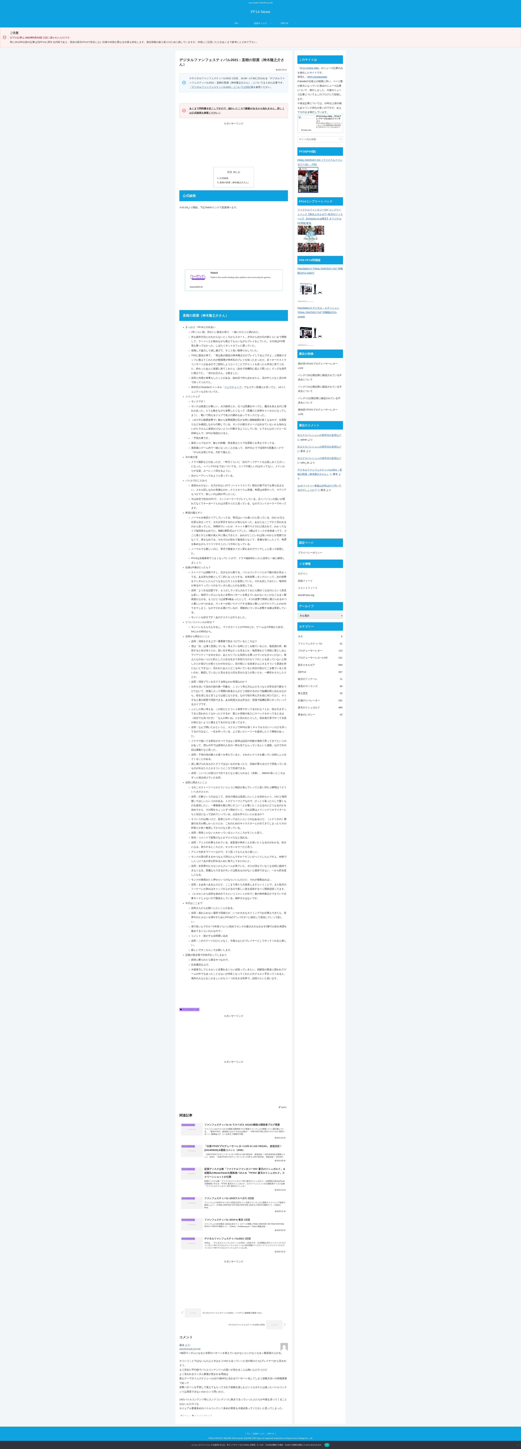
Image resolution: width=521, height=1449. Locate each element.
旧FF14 (271, 1434)
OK (327, 1445)
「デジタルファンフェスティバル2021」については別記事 (221, 87)
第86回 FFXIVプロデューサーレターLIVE (318, 411)
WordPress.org (306, 595)
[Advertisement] (233, 145)
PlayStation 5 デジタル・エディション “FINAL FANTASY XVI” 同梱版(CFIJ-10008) (318, 312)
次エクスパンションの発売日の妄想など (319, 435)
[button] (340, 139)
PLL (248, 1434)
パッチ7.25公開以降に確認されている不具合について (320, 377)
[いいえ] (517, 1445)
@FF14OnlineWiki (317, 77)
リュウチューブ (233, 387)
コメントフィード (307, 588)
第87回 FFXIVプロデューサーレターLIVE (318, 365)
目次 (229, 172)
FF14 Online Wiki (309, 68)
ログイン (303, 573)
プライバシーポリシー (310, 552)
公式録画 (224, 178)
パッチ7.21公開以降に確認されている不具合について (320, 388)
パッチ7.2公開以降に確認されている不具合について (319, 400)
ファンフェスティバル (190, 1009)
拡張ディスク (259, 1434)
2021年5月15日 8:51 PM (189, 1349)
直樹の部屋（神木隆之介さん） (235, 182)
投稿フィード (305, 581)
